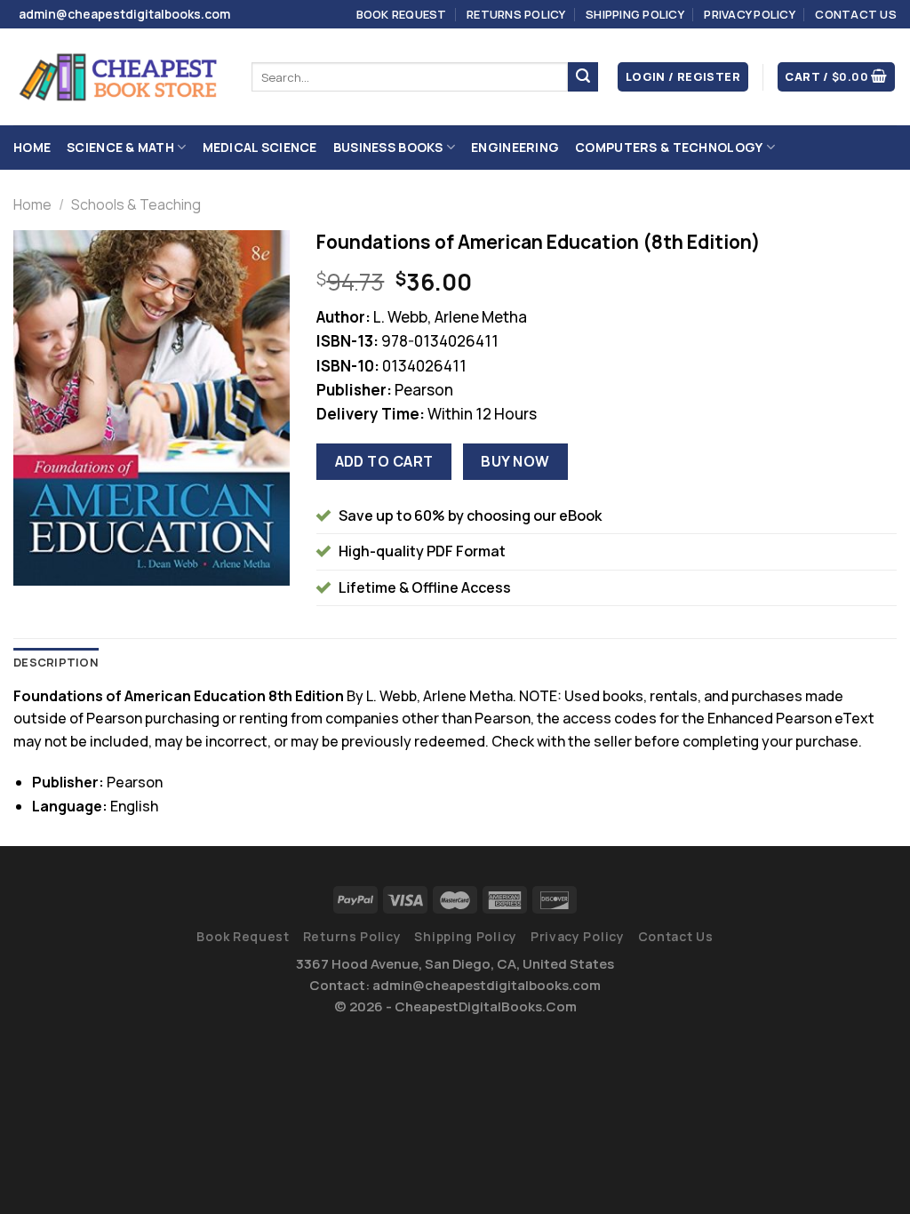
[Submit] (583, 77)
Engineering (515, 147)
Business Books (388, 147)
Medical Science (260, 147)
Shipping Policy (635, 14)
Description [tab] (56, 662)
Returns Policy (516, 14)
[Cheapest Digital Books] (119, 77)
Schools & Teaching (136, 204)
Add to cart (384, 461)
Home (32, 147)
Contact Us (856, 14)
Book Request (401, 14)
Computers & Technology (668, 147)
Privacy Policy (749, 14)
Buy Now (515, 461)
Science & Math (120, 147)
